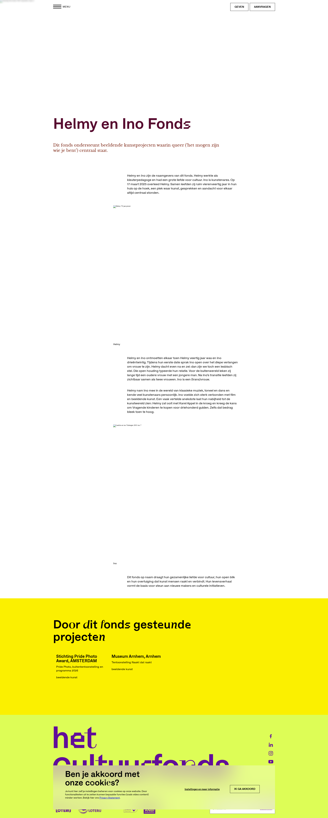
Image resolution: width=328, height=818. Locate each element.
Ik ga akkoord (244, 789)
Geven (239, 6)
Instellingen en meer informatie (202, 789)
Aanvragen (262, 6)
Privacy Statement (109, 798)
